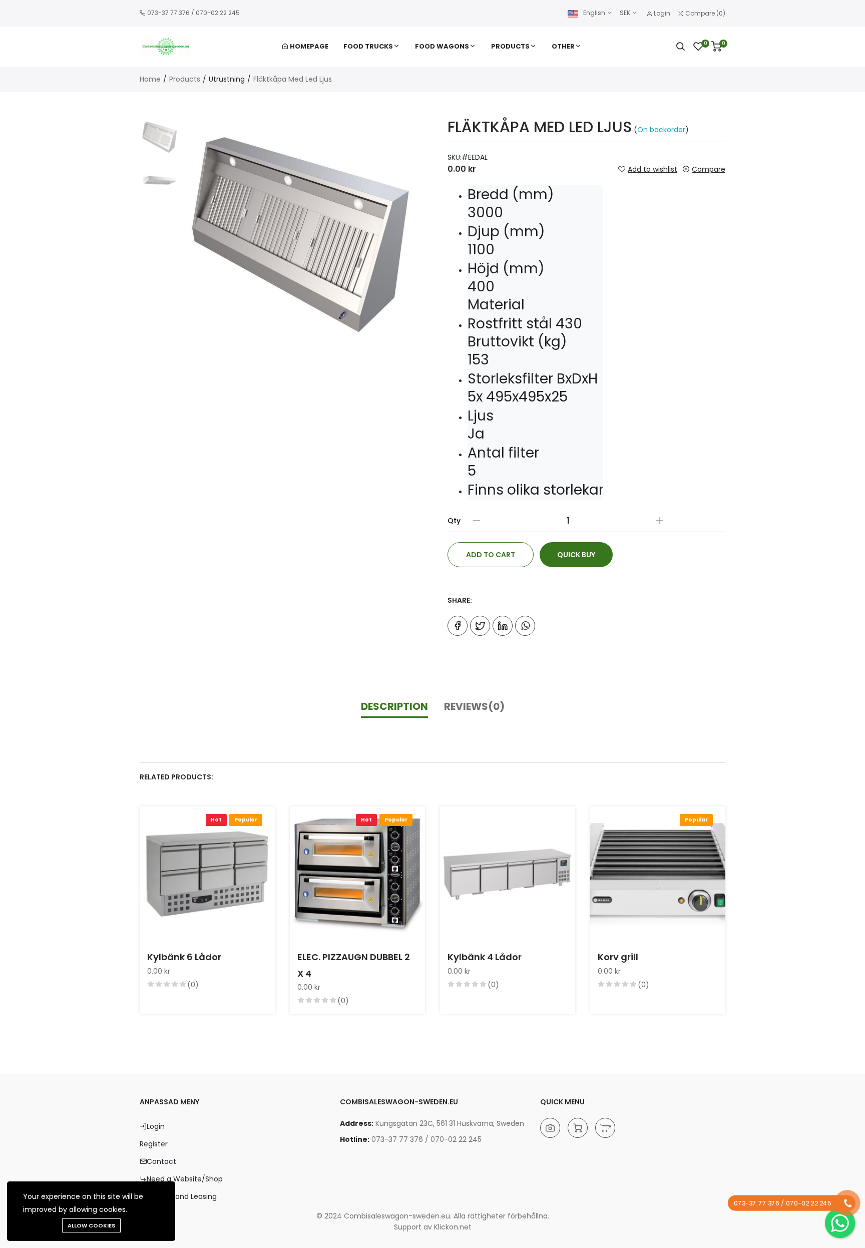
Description (394, 706)
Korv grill (618, 957)
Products (510, 46)
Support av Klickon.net (433, 1227)
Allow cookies (91, 1225)
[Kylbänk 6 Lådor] (207, 874)
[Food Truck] (605, 1128)
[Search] (680, 47)
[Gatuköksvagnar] (578, 1128)
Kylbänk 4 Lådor (485, 957)
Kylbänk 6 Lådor (184, 957)
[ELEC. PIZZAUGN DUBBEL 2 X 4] (357, 874)
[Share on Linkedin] (503, 626)
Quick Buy (576, 555)
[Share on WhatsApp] (525, 626)
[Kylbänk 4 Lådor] (507, 874)
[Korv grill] (657, 874)
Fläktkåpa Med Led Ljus (292, 79)
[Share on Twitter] (480, 626)
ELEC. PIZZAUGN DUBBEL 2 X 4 (353, 965)
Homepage (308, 46)
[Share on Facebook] (458, 626)
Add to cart (490, 555)
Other (563, 46)
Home (150, 79)
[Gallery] (550, 1128)
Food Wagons (442, 46)
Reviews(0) (474, 706)
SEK (626, 13)
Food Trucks (368, 46)
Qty (454, 520)
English (594, 13)
